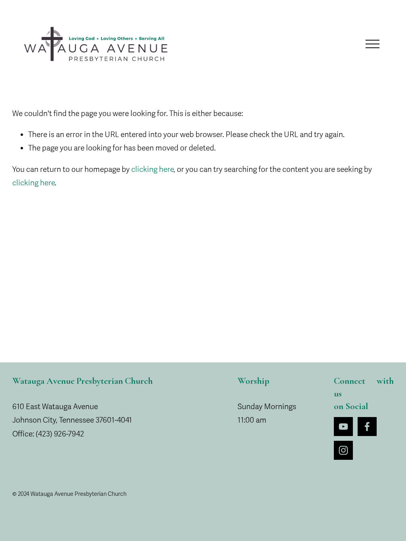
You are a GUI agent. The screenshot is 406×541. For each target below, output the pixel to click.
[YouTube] (343, 426)
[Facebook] (367, 426)
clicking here (152, 169)
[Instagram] (343, 450)
